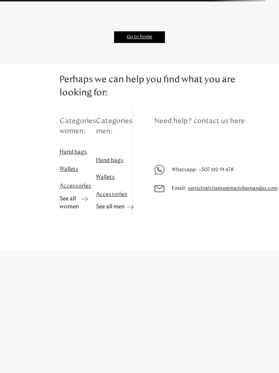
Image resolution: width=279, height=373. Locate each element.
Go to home (139, 37)
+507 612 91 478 (216, 169)
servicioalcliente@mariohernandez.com (233, 188)
